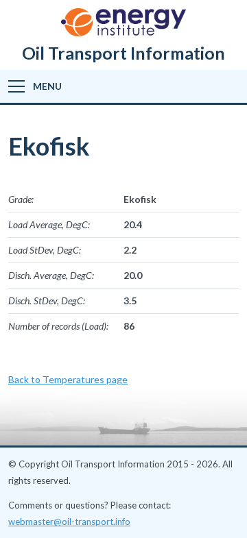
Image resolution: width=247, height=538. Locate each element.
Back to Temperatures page (68, 379)
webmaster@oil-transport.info (69, 521)
